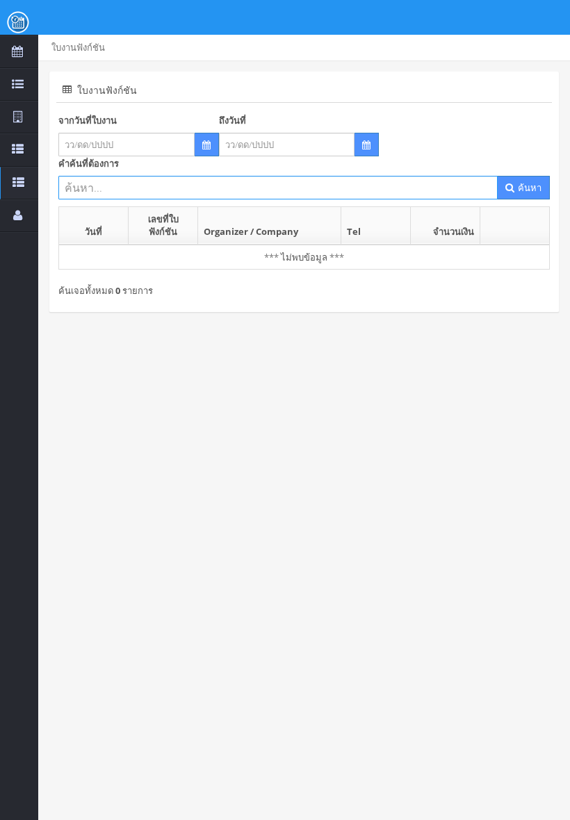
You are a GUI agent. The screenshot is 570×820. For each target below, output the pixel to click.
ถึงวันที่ (232, 120)
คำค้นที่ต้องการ (88, 163)
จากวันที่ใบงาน (87, 120)
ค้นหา (529, 187)
